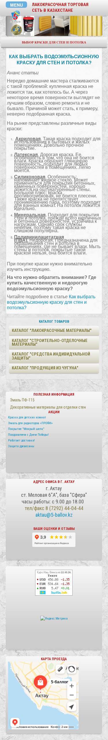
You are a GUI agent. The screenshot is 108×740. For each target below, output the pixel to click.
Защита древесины (21, 446)
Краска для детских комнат (27, 417)
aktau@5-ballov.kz (54, 515)
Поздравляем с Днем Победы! (28, 435)
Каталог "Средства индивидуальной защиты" (51, 356)
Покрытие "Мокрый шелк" (26, 429)
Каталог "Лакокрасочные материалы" (52, 330)
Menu (16, 5)
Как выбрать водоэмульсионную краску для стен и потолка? (51, 302)
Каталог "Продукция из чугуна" (45, 368)
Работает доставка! (21, 440)
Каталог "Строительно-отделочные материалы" (50, 342)
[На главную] (15, 16)
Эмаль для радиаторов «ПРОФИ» (30, 423)
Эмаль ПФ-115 (22, 400)
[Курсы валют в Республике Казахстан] (54, 582)
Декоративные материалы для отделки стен (48, 407)
